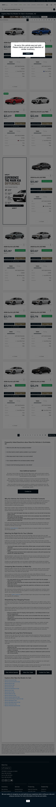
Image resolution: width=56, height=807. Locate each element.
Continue (28, 53)
